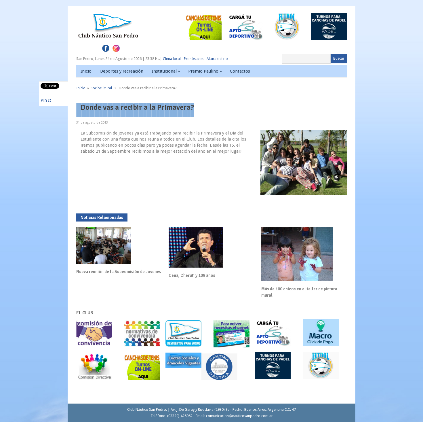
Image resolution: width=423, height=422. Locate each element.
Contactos (240, 71)
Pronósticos (193, 58)
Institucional (166, 71)
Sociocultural (101, 88)
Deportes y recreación (121, 71)
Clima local (172, 58)
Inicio (86, 71)
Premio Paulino (205, 71)
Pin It (46, 100)
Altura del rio (217, 58)
